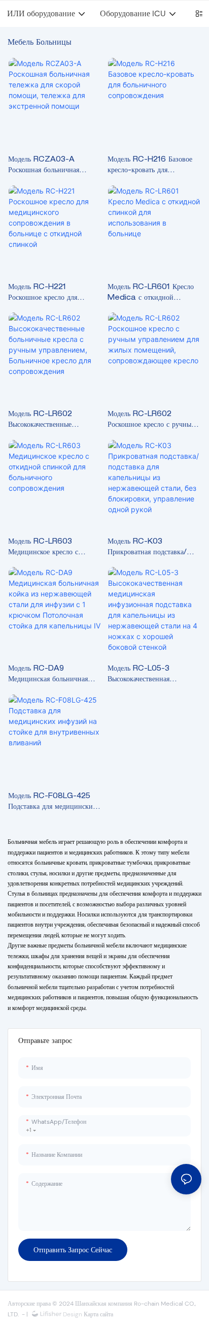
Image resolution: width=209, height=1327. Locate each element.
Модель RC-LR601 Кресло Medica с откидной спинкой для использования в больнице (154, 294)
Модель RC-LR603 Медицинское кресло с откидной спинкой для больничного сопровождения (53, 548)
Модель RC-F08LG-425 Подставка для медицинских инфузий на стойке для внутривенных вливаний (52, 803)
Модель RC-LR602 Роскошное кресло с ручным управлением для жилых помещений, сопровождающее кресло (152, 421)
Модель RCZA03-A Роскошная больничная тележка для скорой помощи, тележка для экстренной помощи (53, 166)
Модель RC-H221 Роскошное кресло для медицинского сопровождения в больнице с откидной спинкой (53, 294)
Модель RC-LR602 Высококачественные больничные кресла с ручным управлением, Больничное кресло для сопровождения (53, 421)
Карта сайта (97, 1314)
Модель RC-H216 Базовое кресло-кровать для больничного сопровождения (152, 166)
